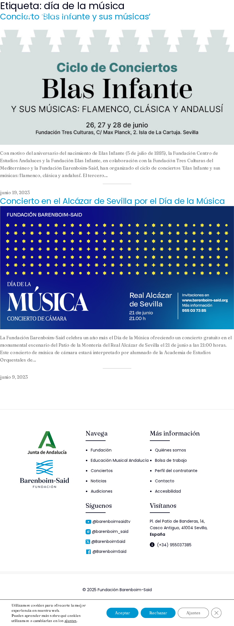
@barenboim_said (110, 531)
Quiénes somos (170, 450)
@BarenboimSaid (108, 541)
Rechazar (158, 612)
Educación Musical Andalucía (120, 460)
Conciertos (102, 470)
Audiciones (101, 491)
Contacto (164, 481)
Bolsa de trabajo (171, 460)
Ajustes (193, 612)
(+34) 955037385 (174, 544)
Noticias (98, 481)
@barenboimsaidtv (111, 521)
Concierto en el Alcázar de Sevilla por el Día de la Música (112, 201)
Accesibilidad (168, 491)
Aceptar (122, 612)
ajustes (70, 620)
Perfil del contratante (176, 470)
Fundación (101, 450)
